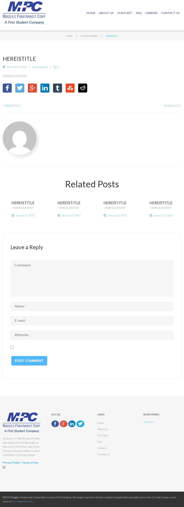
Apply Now (149, 421)
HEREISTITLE (11, 105)
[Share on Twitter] (19, 88)
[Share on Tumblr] (57, 88)
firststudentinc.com (22, 501)
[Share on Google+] (32, 88)
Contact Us (170, 13)
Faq (139, 13)
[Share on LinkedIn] (44, 88)
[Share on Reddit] (82, 88)
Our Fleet (124, 13)
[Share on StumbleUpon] (70, 88)
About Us (106, 13)
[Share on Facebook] (7, 88)
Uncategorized (89, 36)
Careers (151, 13)
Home (90, 13)
